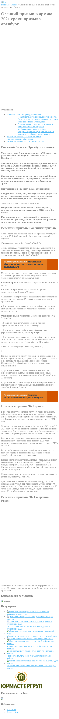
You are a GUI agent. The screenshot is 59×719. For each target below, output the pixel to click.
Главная (5, 5)
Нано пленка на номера (42, 638)
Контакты (11, 709)
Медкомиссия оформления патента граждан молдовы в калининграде (23, 264)
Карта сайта (12, 712)
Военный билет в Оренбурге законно (24, 114)
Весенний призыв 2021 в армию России (25, 141)
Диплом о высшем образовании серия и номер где (23, 396)
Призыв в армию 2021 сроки (20, 139)
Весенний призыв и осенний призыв (24, 136)
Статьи (14, 5)
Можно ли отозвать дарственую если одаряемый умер (32, 636)
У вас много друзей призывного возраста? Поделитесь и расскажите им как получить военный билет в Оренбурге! (38, 119)
